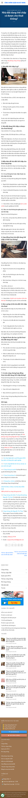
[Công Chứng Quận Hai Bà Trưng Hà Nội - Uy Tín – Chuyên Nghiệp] (15, 3)
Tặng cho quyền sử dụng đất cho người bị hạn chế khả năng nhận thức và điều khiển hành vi (15, 664)
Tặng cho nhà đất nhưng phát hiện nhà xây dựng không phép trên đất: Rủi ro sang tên (16, 640)
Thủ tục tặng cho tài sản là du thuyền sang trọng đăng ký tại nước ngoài (16, 648)
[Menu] (2, 3)
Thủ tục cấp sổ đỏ (6, 572)
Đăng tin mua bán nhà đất (7, 769)
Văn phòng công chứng (7, 756)
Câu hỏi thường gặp (12, 10)
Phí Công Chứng (6, 582)
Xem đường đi (14, 731)
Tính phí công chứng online (8, 766)
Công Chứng (16, 794)
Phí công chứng (14, 735)
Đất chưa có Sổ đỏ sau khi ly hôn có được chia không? (16, 680)
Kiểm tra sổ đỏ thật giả (7, 761)
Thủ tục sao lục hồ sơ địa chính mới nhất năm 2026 (20, 553)
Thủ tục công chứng (7, 579)
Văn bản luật (5, 585)
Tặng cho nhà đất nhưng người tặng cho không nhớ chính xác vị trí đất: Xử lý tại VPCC (16, 672)
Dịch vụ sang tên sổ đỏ (6, 758)
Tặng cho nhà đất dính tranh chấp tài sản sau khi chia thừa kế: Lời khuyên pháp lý (15, 656)
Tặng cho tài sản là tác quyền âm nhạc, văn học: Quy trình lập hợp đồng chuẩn (15, 695)
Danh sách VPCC (6, 576)
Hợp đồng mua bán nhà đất (8, 764)
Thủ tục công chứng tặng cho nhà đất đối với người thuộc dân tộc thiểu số (15, 704)
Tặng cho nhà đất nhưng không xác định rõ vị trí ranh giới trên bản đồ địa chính (16, 687)
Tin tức (19, 10)
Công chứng (4, 569)
